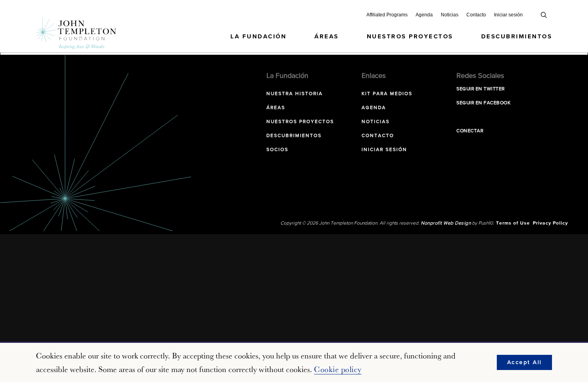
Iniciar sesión (508, 15)
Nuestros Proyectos (410, 37)
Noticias (449, 15)
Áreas (326, 37)
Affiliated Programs (387, 15)
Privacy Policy (550, 223)
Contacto (476, 15)
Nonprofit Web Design (446, 223)
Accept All (524, 362)
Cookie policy (338, 369)
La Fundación (258, 37)
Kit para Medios (387, 94)
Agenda (424, 15)
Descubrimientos (516, 37)
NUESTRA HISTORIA (294, 94)
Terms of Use (513, 223)
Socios (277, 149)
